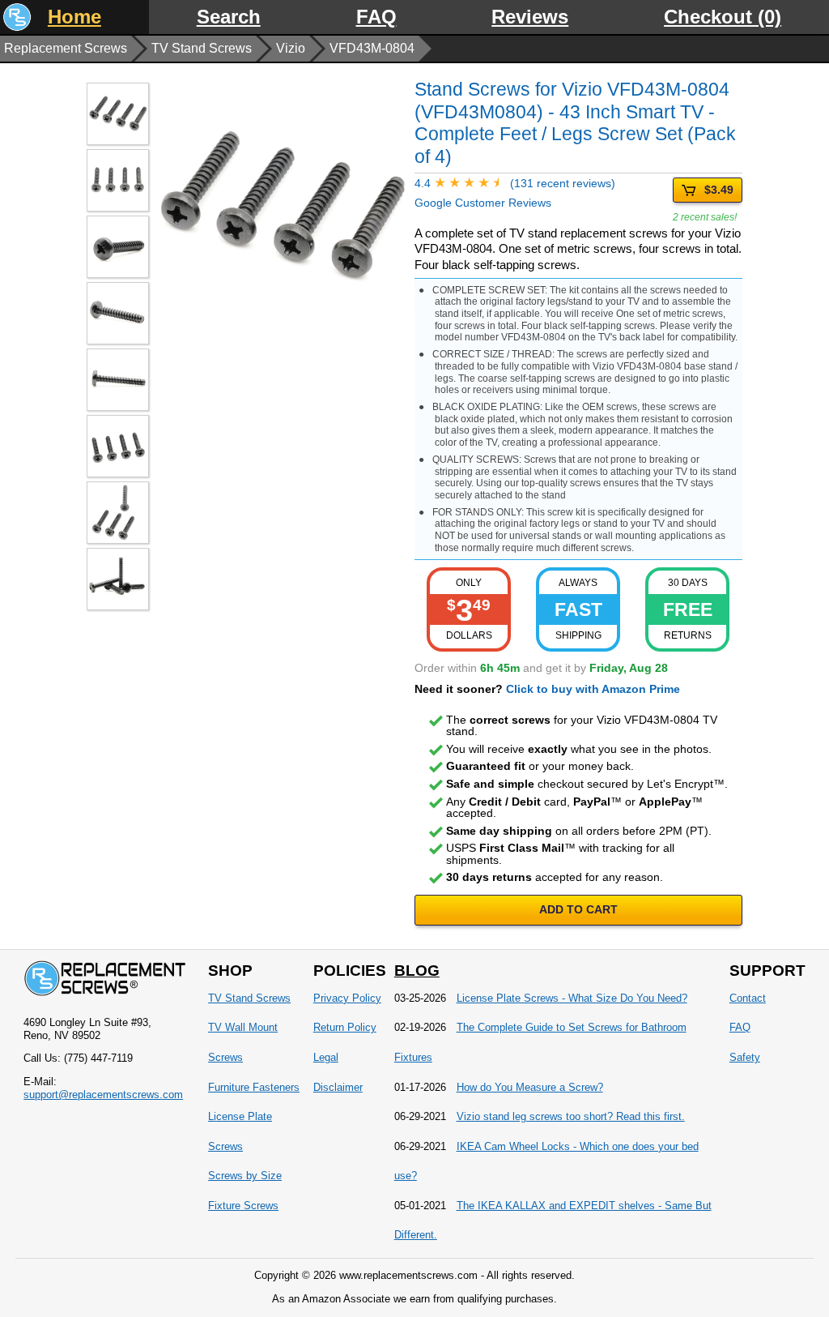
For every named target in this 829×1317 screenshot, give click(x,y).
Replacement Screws (65, 48)
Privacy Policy (347, 998)
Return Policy (344, 1027)
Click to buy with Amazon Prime (593, 688)
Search (229, 17)
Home (74, 17)
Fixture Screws (243, 1205)
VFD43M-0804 (371, 48)
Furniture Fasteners (254, 1087)
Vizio (290, 48)
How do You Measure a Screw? (530, 1087)
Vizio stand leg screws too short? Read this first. (571, 1116)
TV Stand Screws (201, 48)
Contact (747, 998)
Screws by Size (245, 1175)
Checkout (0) (722, 17)
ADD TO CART (578, 909)
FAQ (376, 17)
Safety (744, 1057)
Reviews (529, 17)
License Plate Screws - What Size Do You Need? (572, 998)
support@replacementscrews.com (103, 1094)
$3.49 (718, 189)
